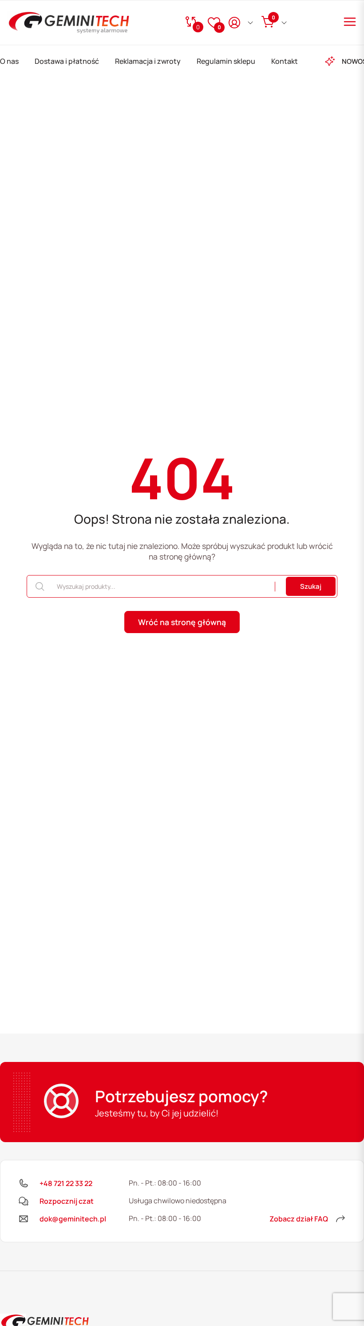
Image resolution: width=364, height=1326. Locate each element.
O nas (9, 61)
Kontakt (284, 61)
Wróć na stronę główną (182, 622)
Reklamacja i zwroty (148, 61)
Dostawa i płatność (67, 61)
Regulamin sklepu (226, 61)
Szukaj (310, 586)
